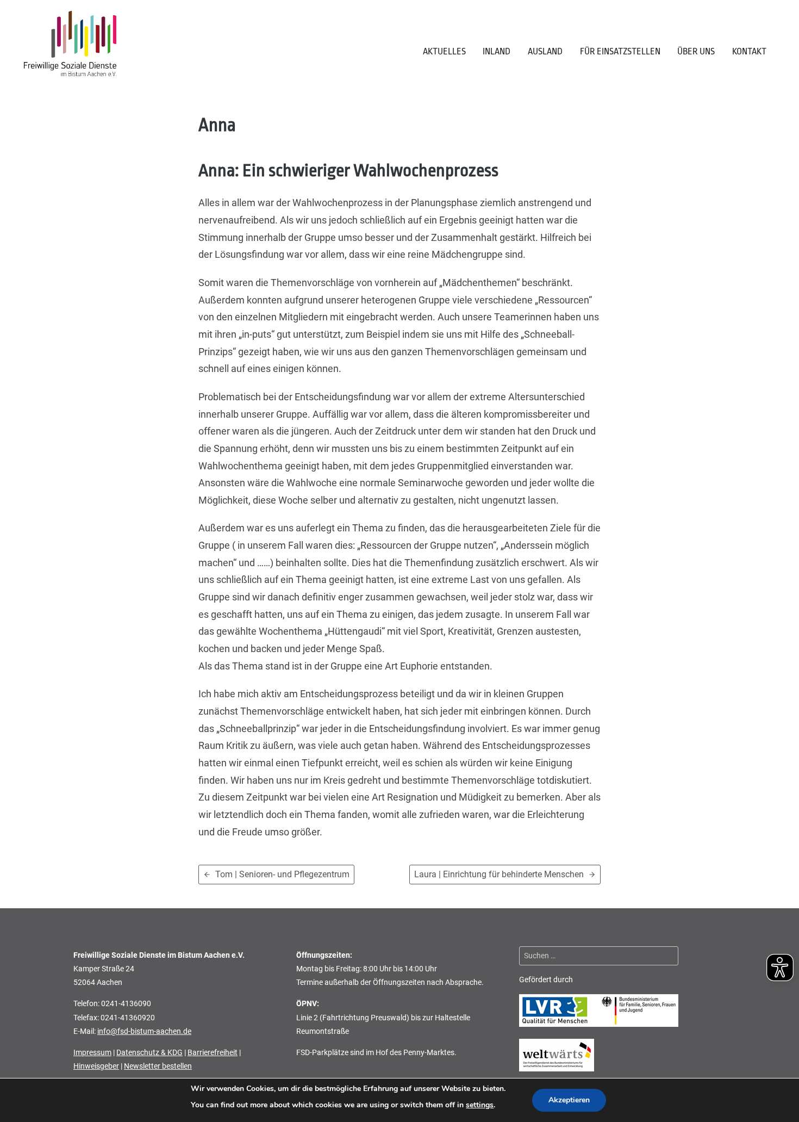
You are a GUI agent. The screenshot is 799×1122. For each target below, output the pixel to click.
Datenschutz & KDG (149, 1052)
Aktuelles (444, 51)
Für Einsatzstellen (620, 51)
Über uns (696, 51)
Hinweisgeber (96, 1066)
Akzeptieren (569, 1100)
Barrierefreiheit (213, 1052)
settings (480, 1105)
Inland (496, 51)
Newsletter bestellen (158, 1066)
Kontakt (749, 51)
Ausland (545, 51)
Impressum (92, 1052)
